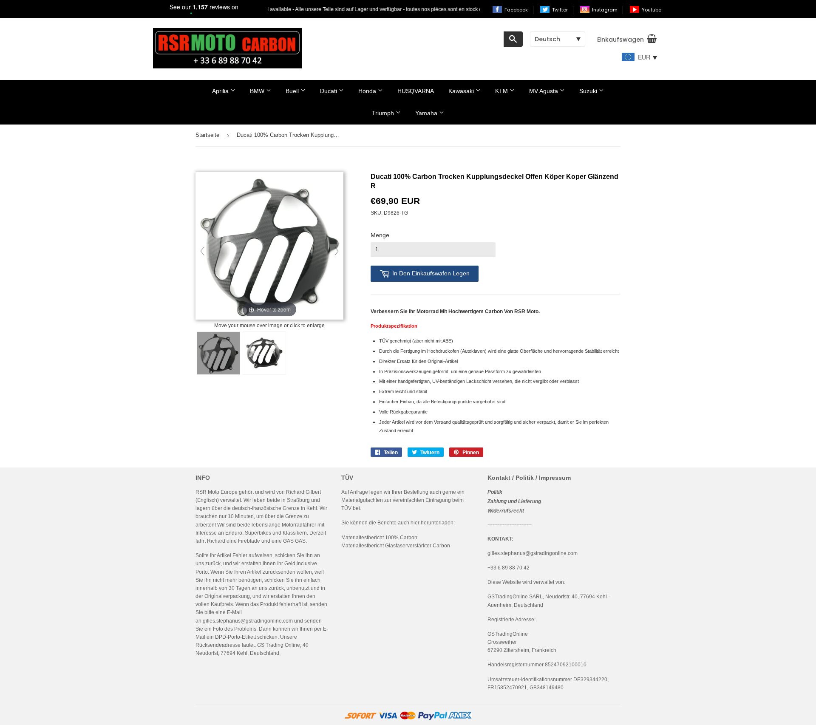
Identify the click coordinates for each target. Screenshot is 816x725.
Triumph (384, 113)
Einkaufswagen (620, 39)
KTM (502, 91)
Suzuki (589, 91)
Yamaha (427, 113)
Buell (293, 91)
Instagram (605, 9)
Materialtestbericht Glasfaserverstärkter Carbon (395, 546)
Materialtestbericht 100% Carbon (379, 538)
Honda (368, 91)
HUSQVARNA (415, 91)
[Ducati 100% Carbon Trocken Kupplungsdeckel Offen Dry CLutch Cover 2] (264, 353)
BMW (258, 91)
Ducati (329, 91)
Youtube (651, 9)
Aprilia (221, 91)
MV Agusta (544, 91)
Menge (380, 235)
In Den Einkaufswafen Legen (431, 273)
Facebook (516, 9)
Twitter (560, 9)
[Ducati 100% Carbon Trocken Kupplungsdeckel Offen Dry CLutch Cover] (218, 353)
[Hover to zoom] (269, 246)
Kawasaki (462, 91)
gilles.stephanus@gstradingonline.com (248, 621)
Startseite (207, 135)
